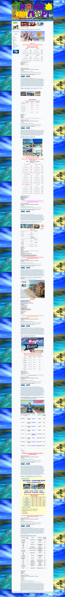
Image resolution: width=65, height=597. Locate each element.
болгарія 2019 (22, 270)
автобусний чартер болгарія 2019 (31, 387)
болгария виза (28, 78)
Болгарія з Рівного (27, 216)
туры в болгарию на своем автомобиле (27, 395)
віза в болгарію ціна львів (40, 391)
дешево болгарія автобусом (24, 84)
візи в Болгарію (22, 83)
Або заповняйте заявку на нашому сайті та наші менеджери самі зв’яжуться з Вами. (31, 72)
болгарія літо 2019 (41, 272)
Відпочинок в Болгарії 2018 (29, 273)
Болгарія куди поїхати (27, 217)
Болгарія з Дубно (37, 215)
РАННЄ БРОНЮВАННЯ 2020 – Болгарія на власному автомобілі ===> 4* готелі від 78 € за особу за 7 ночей (32, 398)
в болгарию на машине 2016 (28, 586)
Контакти (47, 20)
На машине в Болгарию (26, 393)
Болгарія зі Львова (25, 80)
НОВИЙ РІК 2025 (15, 43)
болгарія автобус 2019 (26, 270)
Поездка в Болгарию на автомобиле (32, 394)
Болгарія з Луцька (34, 79)
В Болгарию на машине (28, 469)
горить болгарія (38, 83)
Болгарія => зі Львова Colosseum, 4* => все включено (31, 29)
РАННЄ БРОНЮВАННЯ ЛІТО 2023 (37, 269)
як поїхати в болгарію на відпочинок (36, 395)
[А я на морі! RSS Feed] (12, 592)
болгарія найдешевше (31, 132)
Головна (13, 20)
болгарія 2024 (28, 214)
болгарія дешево (32, 215)
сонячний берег (30, 135)
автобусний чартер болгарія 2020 (36, 328)
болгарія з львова (42, 131)
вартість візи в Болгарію (30, 81)
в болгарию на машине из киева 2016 (35, 586)
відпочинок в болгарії (35, 81)
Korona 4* (33, 418)
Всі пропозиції (14, 39)
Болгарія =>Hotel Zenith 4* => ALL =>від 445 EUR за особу (31, 88)
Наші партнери (42, 20)
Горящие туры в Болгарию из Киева (27, 218)
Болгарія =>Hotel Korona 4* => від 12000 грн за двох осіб (31, 221)
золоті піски (33, 84)
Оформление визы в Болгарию (24, 219)
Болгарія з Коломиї (30, 79)
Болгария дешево (32, 78)
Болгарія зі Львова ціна (40, 216)
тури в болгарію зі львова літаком (36, 135)
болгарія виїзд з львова (37, 78)
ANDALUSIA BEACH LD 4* (33, 434)
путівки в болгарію (24, 334)
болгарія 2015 (39, 583)
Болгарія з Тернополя (31, 216)
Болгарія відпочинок (36, 130)
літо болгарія (36, 84)
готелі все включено (37, 531)
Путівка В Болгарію (37, 85)
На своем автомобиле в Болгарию (38, 393)
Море (13, 42)
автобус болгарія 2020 (24, 328)
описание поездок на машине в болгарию (25, 472)
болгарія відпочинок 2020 (30, 388)
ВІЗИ (13, 38)
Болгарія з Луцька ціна (39, 79)
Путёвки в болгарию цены (32, 85)
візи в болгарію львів (26, 83)
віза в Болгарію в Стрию (28, 82)
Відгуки (50, 20)
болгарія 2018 (27, 528)
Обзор (38, 84)
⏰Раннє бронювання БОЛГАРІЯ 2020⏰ (28, 335)
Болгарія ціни (25, 81)
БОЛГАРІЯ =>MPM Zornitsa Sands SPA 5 (28, 136)
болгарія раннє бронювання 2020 (34, 390)
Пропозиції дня (17, 20)
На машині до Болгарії (31, 393)
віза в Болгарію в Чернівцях (41, 82)
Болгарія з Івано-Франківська (24, 79)
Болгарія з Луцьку (40, 215)
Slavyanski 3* (33, 422)
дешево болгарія (29, 133)
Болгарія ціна (22, 81)
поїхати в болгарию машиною (25, 394)
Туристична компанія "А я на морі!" (32, 30)
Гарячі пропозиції (23, 20)
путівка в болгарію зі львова (37, 134)
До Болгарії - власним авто (41, 392)
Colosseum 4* (33, 441)
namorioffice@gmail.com (31, 71)
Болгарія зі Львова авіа (30, 80)
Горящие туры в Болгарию (38, 133)
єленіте (43, 218)
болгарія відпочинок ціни (25, 329)
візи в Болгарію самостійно (33, 83)
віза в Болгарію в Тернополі (34, 82)
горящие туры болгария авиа (31, 133)
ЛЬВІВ (33, 20)
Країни (27, 20)
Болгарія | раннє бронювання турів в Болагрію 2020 (28, 466)
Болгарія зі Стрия (26, 132)
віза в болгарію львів (32, 217)
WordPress (30, 593)
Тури (30, 20)
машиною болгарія (40, 471)
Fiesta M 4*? (23, 130)
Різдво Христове (15, 47)
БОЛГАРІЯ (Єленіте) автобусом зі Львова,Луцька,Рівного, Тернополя (31, 278)
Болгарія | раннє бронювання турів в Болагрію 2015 (31, 583)
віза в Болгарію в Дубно (41, 81)
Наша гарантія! (37, 20)
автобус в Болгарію (24, 78)
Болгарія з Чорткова (42, 216)
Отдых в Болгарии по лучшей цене (34, 134)
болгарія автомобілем (36, 466)
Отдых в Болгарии (27, 134)
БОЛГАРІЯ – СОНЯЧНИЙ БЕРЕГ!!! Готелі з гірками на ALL (31, 476)
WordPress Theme (33, 593)
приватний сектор (27, 85)
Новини (14, 44)
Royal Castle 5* (33, 445)
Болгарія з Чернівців (37, 216)
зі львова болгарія (29, 84)
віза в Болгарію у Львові (37, 217)
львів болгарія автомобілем (34, 471)
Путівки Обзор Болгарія (25, 135)
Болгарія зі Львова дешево (36, 80)
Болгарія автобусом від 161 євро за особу (28, 535)
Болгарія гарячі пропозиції (27, 215)
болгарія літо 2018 (31, 530)
